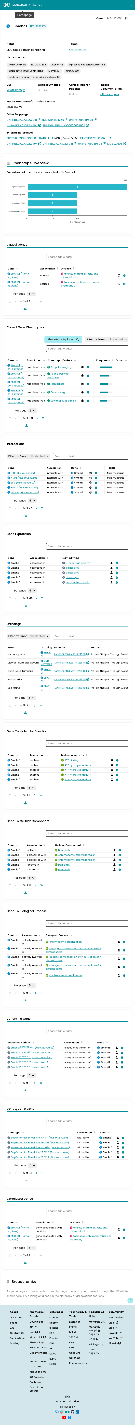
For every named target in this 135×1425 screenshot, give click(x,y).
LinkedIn (114, 1333)
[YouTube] (64, 1417)
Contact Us (17, 1333)
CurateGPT (76, 1358)
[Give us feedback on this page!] (130, 1300)
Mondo (53, 1317)
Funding (14, 1343)
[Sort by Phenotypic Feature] (74, 360)
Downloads (36, 1321)
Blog (112, 1327)
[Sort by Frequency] (112, 360)
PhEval (73, 1327)
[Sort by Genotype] (22, 1132)
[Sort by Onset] (125, 360)
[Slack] (61, 1411)
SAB (12, 1327)
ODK (71, 1347)
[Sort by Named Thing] (81, 557)
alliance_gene (109, 94)
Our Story (16, 1317)
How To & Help (38, 1347)
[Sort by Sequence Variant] (32, 1042)
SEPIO (52, 1359)
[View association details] (123, 275)
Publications (17, 1338)
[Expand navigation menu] (131, 5)
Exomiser (74, 1321)
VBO (51, 1348)
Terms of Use (38, 1361)
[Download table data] (24, 308)
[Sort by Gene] (16, 268)
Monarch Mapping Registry (94, 1330)
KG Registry (96, 1344)
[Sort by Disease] (73, 268)
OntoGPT (74, 1352)
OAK (71, 1342)
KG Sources (37, 1377)
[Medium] (67, 1411)
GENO (52, 1353)
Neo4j (33, 1332)
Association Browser (37, 1389)
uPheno (53, 1327)
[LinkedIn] (77, 1411)
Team (13, 1322)
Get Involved (116, 1317)
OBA (51, 1343)
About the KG (38, 1371)
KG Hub (93, 1339)
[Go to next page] (36, 418)
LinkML (73, 1332)
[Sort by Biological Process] (70, 934)
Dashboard (36, 1382)
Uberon (53, 1322)
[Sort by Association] (57, 268)
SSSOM (73, 1337)
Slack (112, 1322)
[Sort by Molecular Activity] (86, 754)
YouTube (114, 1338)
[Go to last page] (42, 418)
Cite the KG (37, 1366)
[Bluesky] (69, 1417)
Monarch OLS (97, 1321)
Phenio (53, 1338)
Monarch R (36, 1337)
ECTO (52, 1364)
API (32, 1327)
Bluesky (113, 1343)
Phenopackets (78, 1363)
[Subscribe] (56, 1411)
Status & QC (37, 1342)
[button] (105, 367)
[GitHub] (72, 1411)
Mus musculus (78, 49)
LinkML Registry (94, 1351)
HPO (51, 1333)
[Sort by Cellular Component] (83, 844)
